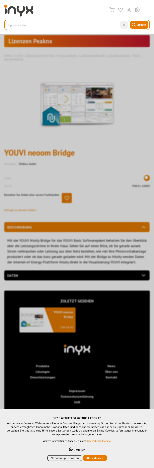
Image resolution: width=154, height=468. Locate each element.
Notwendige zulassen (65, 458)
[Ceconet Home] (18, 12)
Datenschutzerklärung (98, 441)
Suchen (141, 25)
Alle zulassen (94, 458)
